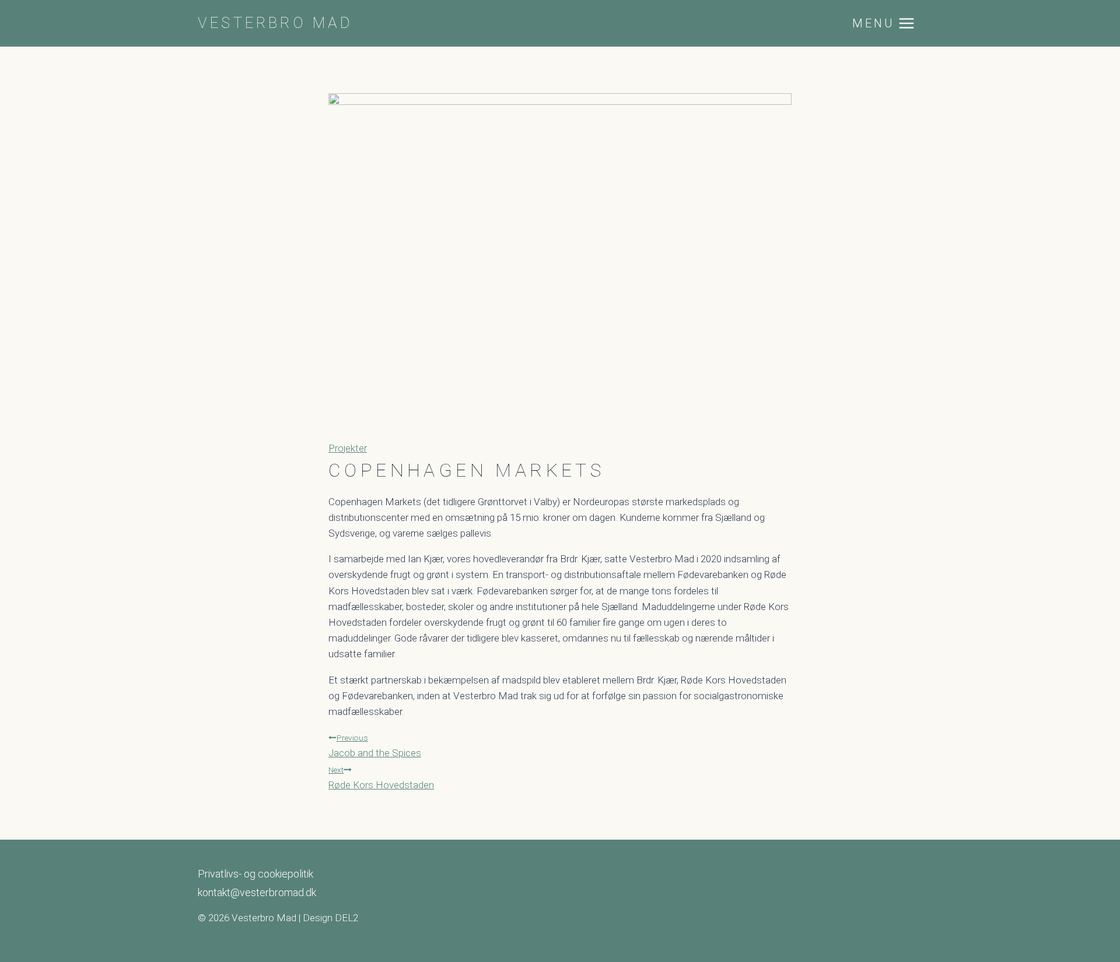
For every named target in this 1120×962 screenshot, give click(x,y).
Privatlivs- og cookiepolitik (255, 874)
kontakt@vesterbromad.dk (257, 892)
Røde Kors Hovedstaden (381, 778)
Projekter (347, 448)
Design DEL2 (330, 918)
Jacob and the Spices (374, 746)
